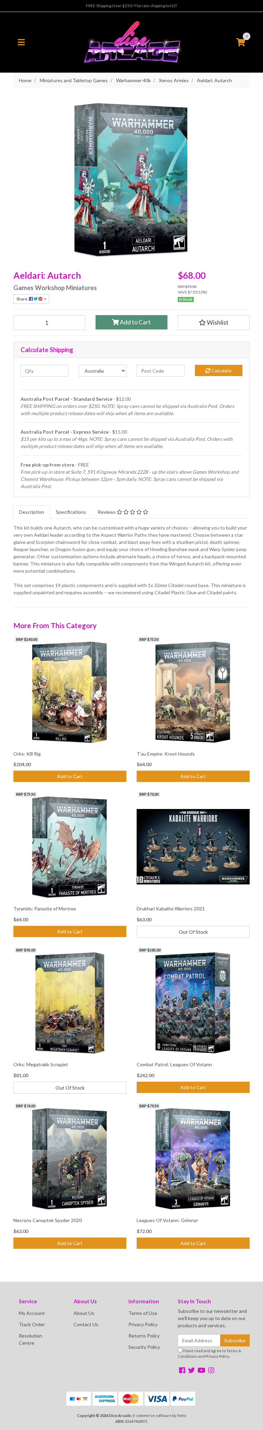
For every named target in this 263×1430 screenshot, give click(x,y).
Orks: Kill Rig (27, 754)
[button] (214, 322)
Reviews (107, 512)
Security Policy (144, 1347)
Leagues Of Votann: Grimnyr (167, 1220)
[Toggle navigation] (21, 42)
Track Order (32, 1324)
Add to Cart (135, 322)
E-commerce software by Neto (159, 1415)
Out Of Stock (193, 932)
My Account (32, 1313)
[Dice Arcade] (131, 42)
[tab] (31, 512)
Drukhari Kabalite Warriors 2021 (171, 908)
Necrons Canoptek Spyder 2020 (47, 1220)
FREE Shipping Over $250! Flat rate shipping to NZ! (131, 5)
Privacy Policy (143, 1324)
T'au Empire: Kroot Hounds (166, 754)
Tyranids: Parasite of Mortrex (44, 908)
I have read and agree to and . (209, 1353)
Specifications (71, 512)
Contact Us (86, 1324)
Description (31, 512)
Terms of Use (142, 1313)
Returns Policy (144, 1336)
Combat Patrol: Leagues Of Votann (174, 1064)
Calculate (220, 370)
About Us (84, 1313)
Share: (22, 298)
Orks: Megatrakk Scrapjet (40, 1064)
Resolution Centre (30, 1339)
